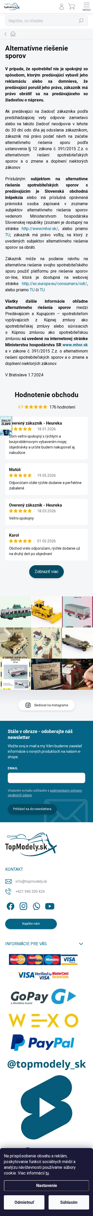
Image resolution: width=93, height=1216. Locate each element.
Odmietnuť (24, 1202)
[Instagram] (22, 905)
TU (7, 234)
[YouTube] (50, 905)
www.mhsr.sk (75, 344)
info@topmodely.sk (31, 881)
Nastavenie (46, 1185)
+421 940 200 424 (30, 891)
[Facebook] (9, 905)
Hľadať (81, 21)
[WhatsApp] (35, 905)
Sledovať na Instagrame (51, 705)
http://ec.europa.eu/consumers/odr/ (54, 283)
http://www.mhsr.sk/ (40, 228)
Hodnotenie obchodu (47, 395)
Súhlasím (69, 1202)
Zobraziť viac (46, 571)
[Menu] (86, 6)
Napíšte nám (31, 923)
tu (47, 1173)
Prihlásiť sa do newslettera (32, 809)
